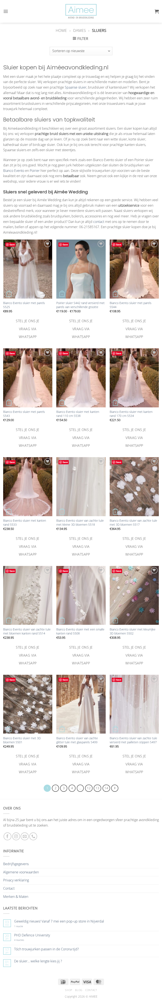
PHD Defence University (32, 935)
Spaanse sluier (75, 87)
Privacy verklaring (16, 880)
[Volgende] (114, 788)
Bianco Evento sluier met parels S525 (24, 305)
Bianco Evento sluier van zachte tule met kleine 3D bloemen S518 (80, 523)
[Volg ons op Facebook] (7, 836)
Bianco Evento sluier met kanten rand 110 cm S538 (77, 414)
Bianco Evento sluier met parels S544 (130, 305)
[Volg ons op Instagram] (16, 836)
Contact (9, 888)
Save (12, 244)
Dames (79, 30)
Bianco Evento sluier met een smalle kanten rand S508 (80, 631)
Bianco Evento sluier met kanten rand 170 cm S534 (131, 414)
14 (106, 788)
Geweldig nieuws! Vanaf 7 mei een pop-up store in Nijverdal (59, 921)
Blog (78, 990)
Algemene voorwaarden (21, 872)
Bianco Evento (13, 170)
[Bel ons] (33, 836)
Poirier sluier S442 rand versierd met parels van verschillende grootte (80, 305)
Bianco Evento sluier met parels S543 (24, 414)
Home (61, 30)
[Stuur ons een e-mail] (24, 836)
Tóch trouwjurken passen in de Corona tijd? (46, 949)
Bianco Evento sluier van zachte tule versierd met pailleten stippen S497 (133, 740)
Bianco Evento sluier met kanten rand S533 (24, 523)
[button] (5, 11)
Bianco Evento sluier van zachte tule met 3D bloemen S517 (133, 523)
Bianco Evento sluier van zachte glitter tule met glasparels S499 (77, 740)
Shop (68, 990)
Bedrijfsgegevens (16, 864)
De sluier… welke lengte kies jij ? (38, 961)
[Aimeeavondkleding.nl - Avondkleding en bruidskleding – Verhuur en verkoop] (81, 11)
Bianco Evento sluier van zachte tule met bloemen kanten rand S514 (27, 631)
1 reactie (23, 926)
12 (89, 788)
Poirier (35, 170)
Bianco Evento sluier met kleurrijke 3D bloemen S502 (132, 631)
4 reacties (24, 940)
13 (97, 788)
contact (98, 221)
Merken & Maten (15, 896)
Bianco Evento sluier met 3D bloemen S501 (22, 740)
